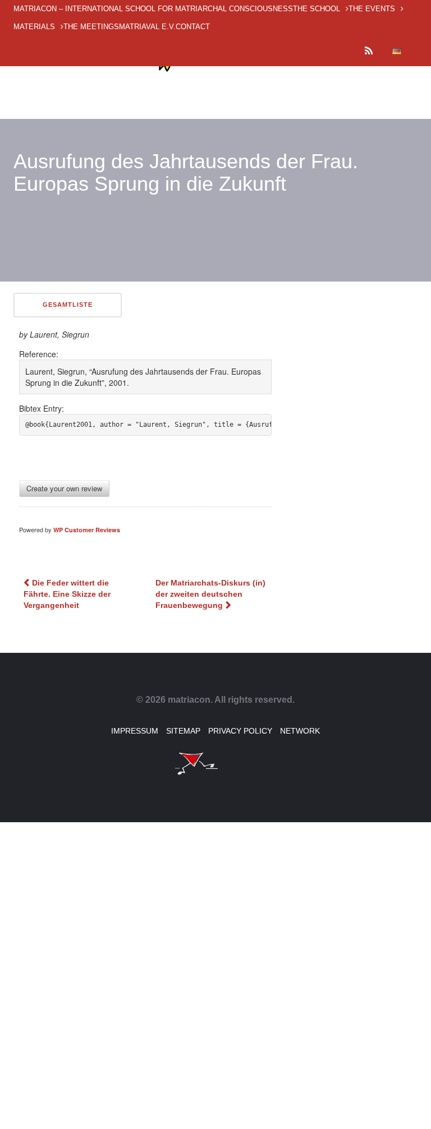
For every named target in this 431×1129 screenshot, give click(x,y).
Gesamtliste (68, 304)
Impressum (134, 730)
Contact (193, 26)
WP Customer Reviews (86, 530)
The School (316, 8)
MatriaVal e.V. (147, 26)
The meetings (91, 26)
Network (300, 730)
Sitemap (183, 730)
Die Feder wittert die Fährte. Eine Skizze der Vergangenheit (67, 594)
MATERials (34, 26)
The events (372, 8)
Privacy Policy (240, 730)
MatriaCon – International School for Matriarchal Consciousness (153, 8)
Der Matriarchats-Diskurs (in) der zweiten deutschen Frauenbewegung (210, 594)
